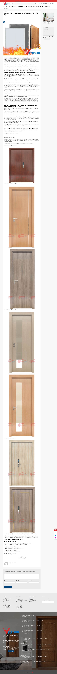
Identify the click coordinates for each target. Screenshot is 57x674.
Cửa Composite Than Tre (18, 6)
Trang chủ (5, 6)
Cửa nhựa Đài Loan (6, 606)
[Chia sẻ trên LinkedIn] (25, 558)
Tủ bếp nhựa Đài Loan (19, 607)
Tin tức (30, 598)
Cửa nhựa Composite (28, 6)
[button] (18, 1)
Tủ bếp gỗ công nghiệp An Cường (21, 600)
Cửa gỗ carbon (5, 599)
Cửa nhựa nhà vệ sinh (6, 604)
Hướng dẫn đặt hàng (32, 600)
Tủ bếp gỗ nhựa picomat (20, 604)
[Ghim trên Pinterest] (23, 558)
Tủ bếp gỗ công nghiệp (19, 599)
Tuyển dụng (31, 601)
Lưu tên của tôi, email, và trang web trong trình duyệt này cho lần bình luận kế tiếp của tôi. (21, 584)
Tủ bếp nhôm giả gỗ (19, 608)
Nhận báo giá (55, 530)
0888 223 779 (26, 618)
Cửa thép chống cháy (6, 607)
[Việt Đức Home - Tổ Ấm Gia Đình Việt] (7, 4)
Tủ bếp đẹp (18, 598)
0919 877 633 (26, 623)
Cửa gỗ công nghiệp (6, 601)
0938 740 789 (26, 631)
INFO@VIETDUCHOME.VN (12, 553)
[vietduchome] (32, 672)
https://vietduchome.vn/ (13, 550)
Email (17, 580)
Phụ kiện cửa (47, 6)
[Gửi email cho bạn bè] (22, 558)
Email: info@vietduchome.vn (9, 645)
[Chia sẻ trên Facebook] (18, 558)
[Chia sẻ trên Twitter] (20, 558)
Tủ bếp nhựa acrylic (19, 601)
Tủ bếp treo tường (19, 606)
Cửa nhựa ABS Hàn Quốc (7, 605)
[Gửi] (35, 3)
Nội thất (41, 6)
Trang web (30, 580)
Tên (5, 580)
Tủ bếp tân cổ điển (19, 605)
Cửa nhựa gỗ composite (7, 598)
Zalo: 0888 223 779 (7, 646)
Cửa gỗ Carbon (10, 6)
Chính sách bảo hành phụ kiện (33, 604)
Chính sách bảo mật (32, 599)
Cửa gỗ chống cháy (36, 6)
